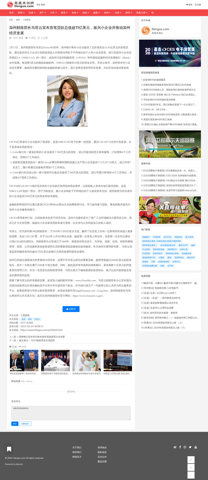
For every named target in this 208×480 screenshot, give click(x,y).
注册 (199, 4)
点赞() (72, 309)
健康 (95, 12)
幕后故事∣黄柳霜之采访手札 (164, 302)
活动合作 (102, 456)
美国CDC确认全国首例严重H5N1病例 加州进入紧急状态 (172, 124)
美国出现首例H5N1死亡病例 (157, 119)
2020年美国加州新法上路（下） (170, 327)
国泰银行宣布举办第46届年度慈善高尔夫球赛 (42, 336)
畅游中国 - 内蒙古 (153, 283)
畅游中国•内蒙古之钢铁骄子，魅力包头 (183, 283)
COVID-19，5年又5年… (155, 109)
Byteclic (19, 464)
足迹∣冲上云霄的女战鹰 (161, 307)
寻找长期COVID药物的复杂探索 (159, 99)
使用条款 (102, 447)
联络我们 (77, 452)
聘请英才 (77, 456)
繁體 (43, 4)
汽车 (52, 12)
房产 (42, 12)
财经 (128, 12)
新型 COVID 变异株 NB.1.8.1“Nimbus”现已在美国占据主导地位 (174, 94)
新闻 (18, 20)
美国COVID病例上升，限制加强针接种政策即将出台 (169, 89)
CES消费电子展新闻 (154, 170)
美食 (74, 12)
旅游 (85, 12)
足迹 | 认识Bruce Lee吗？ (163, 292)
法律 (117, 12)
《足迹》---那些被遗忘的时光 (165, 297)
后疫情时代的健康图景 (154, 79)
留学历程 (148, 317)
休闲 (106, 12)
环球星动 (148, 288)
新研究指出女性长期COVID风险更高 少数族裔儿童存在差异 (173, 114)
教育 (63, 12)
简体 (38, 4)
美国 (23, 319)
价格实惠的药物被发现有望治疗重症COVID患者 (167, 84)
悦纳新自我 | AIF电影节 (166, 288)
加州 (30, 319)
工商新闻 (26, 20)
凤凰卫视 (141, 12)
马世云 (37, 319)
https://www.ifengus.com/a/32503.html (42, 330)
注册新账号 (25, 424)
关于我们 (77, 447)
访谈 (31, 12)
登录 (15, 424)
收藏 (14, 346)
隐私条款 (102, 452)
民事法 (147, 322)
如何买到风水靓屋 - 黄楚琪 (163, 312)
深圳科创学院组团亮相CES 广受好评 (184, 185)
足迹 (146, 292)
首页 (11, 20)
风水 (146, 312)
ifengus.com (160, 29)
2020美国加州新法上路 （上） (168, 322)
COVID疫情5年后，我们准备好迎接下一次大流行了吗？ (171, 104)
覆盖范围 (102, 461)
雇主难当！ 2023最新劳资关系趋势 (37, 340)
